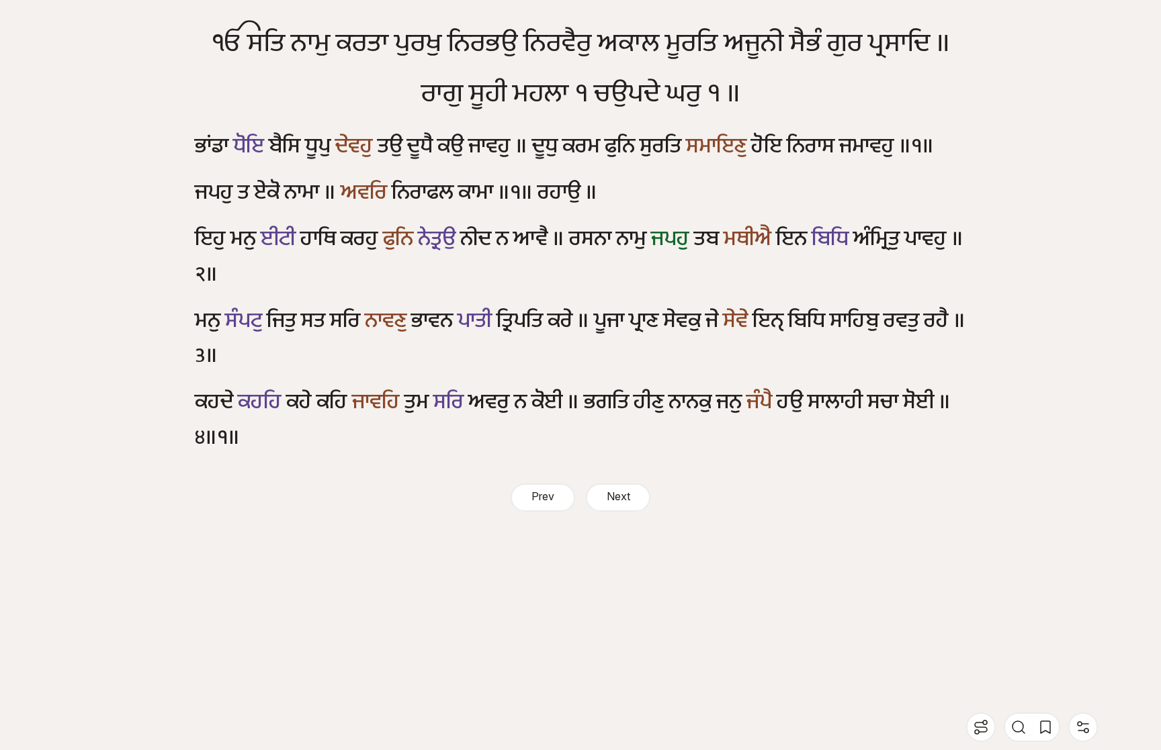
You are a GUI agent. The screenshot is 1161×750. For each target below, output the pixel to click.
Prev (542, 497)
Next (618, 497)
